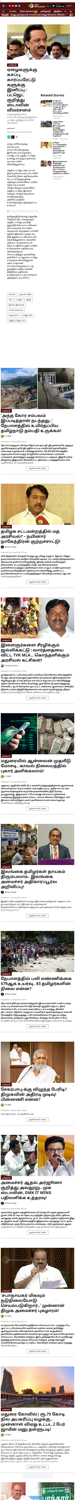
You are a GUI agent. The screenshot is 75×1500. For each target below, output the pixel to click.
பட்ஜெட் (19, 300)
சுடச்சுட (13, 11)
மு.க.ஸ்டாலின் (25, 295)
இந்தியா (58, 11)
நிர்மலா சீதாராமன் (16, 305)
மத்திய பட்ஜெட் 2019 (17, 321)
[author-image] (2, 436)
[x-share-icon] (12, 138)
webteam (11, 128)
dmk (10, 300)
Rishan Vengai (10, 547)
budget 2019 (13, 316)
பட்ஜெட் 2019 (27, 316)
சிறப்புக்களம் (26, 11)
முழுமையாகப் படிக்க (37, 468)
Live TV (31, 6)
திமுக (28, 300)
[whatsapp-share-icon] (9, 138)
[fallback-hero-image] (46, 103)
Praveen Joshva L (12, 666)
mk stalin (12, 295)
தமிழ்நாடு (46, 11)
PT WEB (8, 436)
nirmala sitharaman (16, 310)
